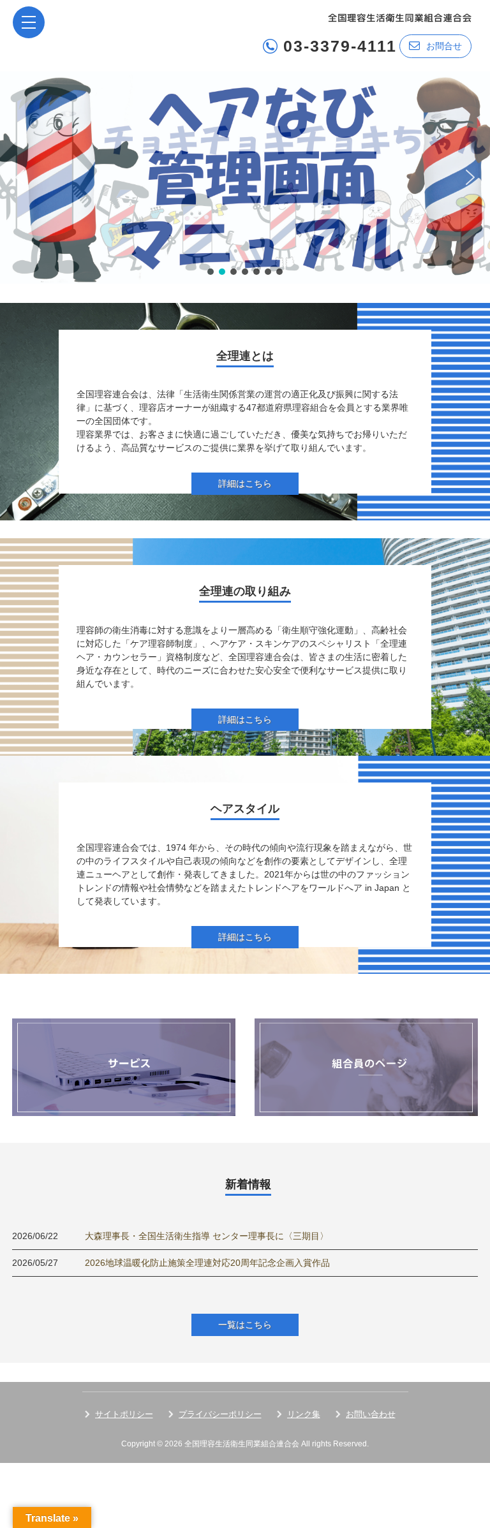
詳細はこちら (245, 483)
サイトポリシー (124, 1414)
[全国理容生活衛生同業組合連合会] (399, 17)
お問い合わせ (371, 1414)
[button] (245, 177)
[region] (245, 177)
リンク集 (303, 1414)
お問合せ (444, 46)
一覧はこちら (245, 1324)
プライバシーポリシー (220, 1414)
